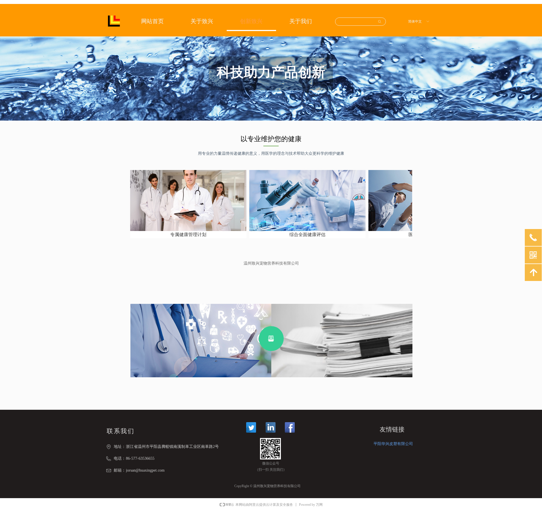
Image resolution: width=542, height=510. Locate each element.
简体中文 (415, 21)
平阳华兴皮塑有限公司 (393, 444)
